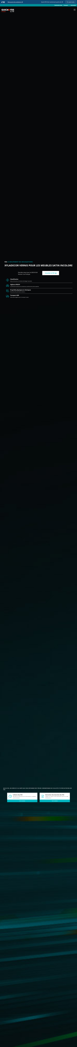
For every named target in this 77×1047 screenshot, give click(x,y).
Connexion (73, 5)
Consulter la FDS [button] (50, 273)
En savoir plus (71, 2)
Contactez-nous (58, 5)
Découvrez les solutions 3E (15, 2)
